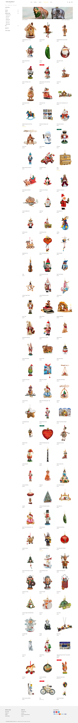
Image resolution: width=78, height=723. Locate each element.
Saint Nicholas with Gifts (26, 337)
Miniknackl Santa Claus (43, 421)
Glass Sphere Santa (60, 60)
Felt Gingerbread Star (25, 421)
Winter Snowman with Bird (26, 698)
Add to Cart (65, 99)
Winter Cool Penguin (60, 274)
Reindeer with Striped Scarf (61, 570)
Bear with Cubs (42, 358)
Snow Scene (24, 146)
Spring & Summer (8, 14)
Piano (57, 167)
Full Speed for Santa (43, 167)
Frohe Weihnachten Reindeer (61, 548)
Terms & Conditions (24, 721)
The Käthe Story (23, 711)
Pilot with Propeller (42, 591)
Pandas (41, 633)
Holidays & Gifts (7, 13)
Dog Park (58, 400)
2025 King (58, 146)
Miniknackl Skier (24, 442)
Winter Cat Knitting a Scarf (26, 81)
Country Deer (59, 81)
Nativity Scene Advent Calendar (61, 421)
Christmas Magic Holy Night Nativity (27, 612)
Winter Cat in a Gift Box (43, 379)
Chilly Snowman (42, 146)
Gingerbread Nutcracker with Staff (62, 39)
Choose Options (30, 36)
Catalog (6, 714)
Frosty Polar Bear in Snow (44, 570)
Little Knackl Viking (25, 591)
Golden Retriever (59, 337)
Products (6, 10)
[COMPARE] (36, 25)
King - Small (24, 316)
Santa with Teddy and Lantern (44, 295)
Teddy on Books (42, 316)
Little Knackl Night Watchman (44, 548)
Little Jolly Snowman (60, 358)
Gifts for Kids (8, 24)
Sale (5, 25)
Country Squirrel (42, 39)
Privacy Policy (28, 721)
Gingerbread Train (25, 253)
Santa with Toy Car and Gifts (44, 337)
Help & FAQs (7, 711)
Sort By (63, 19)
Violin (23, 274)
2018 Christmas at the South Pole (45, 81)
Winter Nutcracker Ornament (26, 167)
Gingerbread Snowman (60, 442)
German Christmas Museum (25, 714)
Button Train (58, 633)
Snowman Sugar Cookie (26, 295)
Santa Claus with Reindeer (61, 379)
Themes (6, 11)
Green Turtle (59, 612)
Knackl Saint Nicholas (25, 358)
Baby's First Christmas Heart (44, 253)
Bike (40, 698)
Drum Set (41, 612)
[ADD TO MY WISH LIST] (36, 26)
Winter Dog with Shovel (25, 60)
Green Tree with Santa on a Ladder (27, 570)
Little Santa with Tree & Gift (44, 274)
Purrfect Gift (58, 591)
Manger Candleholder (60, 316)
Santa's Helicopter (59, 253)
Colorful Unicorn (59, 295)
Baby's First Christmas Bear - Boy (45, 400)
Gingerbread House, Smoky (26, 39)
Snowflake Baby (24, 633)
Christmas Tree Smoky (25, 379)
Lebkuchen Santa (25, 548)
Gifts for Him (7, 22)
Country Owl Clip (25, 400)
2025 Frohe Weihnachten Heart (44, 442)
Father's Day (7, 16)
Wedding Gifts (8, 19)
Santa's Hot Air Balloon (60, 698)
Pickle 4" (41, 60)
